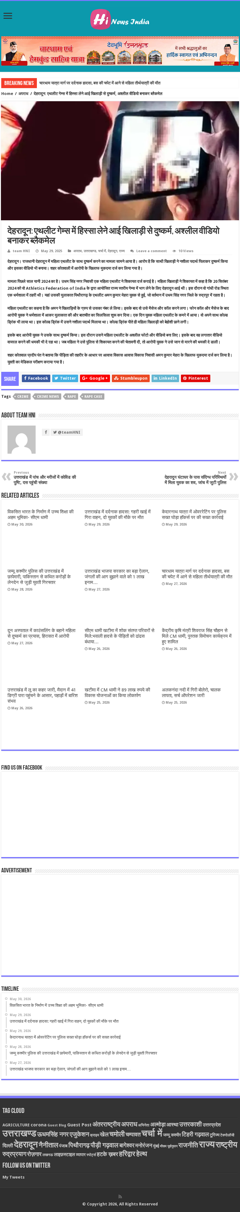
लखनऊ (47, 1155)
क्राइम (94, 1135)
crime (22, 397)
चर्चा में (102, 251)
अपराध (23, 93)
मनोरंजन (143, 1145)
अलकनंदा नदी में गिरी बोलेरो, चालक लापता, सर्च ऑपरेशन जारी (191, 692)
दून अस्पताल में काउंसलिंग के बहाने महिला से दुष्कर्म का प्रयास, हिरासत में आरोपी (41, 633)
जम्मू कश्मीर (172, 1134)
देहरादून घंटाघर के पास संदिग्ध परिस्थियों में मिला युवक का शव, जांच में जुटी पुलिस (195, 478)
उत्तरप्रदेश (212, 1125)
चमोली (117, 1134)
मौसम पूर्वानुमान (169, 1146)
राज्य (122, 251)
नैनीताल (48, 1145)
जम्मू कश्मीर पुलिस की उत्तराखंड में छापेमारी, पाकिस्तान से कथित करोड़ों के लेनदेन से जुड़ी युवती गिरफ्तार (39, 576)
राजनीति (188, 1145)
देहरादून (112, 251)
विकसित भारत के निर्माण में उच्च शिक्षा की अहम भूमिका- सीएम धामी (40, 514)
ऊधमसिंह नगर (53, 1134)
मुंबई (156, 1146)
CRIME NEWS (48, 397)
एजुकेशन (79, 1134)
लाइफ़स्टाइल (64, 1154)
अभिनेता (143, 1125)
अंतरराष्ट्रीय (106, 1124)
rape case (93, 397)
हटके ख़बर (107, 1154)
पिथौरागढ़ (79, 1145)
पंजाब (63, 1145)
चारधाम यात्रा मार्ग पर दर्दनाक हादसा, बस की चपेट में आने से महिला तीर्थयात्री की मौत (99, 83)
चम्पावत (133, 1134)
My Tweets (13, 1177)
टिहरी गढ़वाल (195, 1134)
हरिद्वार (127, 1154)
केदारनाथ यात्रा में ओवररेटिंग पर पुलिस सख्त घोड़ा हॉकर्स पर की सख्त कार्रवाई (194, 514)
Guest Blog (57, 1125)
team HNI (21, 251)
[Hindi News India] (120, 17)
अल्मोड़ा (158, 1124)
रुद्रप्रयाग (14, 1154)
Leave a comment (151, 251)
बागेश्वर (126, 1145)
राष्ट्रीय (226, 1144)
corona (39, 1124)
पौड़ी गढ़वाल (104, 1145)
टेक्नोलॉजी (227, 1135)
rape (72, 397)
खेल (104, 1134)
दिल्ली (7, 1146)
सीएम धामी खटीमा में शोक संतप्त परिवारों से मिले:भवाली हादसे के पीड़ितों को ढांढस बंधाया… (119, 636)
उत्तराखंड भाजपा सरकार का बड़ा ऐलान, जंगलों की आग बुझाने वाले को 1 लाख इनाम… (117, 576)
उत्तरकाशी (190, 1124)
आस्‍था (172, 1124)
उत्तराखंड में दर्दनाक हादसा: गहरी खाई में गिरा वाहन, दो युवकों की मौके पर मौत (118, 514)
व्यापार (81, 1154)
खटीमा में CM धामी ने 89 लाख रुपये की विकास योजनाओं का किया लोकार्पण (117, 692)
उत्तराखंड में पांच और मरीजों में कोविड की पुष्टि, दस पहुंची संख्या (45, 478)
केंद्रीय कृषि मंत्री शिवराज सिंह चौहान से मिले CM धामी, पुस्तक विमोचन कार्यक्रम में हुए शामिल (197, 636)
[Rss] (120, 1196)
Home (7, 93)
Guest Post (79, 1125)
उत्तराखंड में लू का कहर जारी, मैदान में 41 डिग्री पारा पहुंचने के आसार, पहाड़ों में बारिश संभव (43, 695)
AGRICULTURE (16, 1125)
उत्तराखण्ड (90, 251)
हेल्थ (141, 1154)
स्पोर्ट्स (91, 1155)
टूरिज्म (214, 1134)
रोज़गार (34, 1154)
